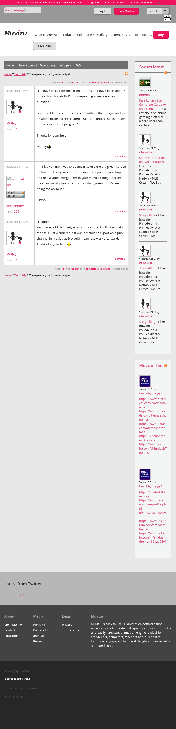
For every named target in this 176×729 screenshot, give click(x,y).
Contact (9, 630)
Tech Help (20, 74)
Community (119, 35)
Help (145, 35)
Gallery (102, 35)
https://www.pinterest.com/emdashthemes (152, 403)
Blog (135, 35)
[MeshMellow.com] (17, 679)
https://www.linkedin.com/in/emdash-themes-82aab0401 (153, 537)
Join (126, 11)
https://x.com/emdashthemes (152, 438)
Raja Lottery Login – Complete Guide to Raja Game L (153, 104)
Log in (102, 11)
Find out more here (141, 2)
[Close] (159, 2)
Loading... (16, 593)
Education (11, 636)
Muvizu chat (151, 365)
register (75, 82)
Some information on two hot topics (152, 160)
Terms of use (71, 630)
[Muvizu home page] (15, 31)
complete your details (98, 82)
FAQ (78, 65)
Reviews (39, 641)
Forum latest (151, 67)
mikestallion (146, 152)
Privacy (67, 624)
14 (15, 129)
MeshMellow (13, 624)
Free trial (45, 46)
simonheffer (15, 206)
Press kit (39, 624)
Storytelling (147, 215)
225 (16, 211)
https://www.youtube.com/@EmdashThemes (153, 448)
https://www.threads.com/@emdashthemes (152, 415)
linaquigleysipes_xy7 (150, 393)
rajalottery (144, 94)
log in (64, 82)
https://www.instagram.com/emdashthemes (152, 525)
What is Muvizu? (46, 35)
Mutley (11, 123)
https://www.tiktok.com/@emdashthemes (152, 428)
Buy (161, 35)
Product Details (72, 35)
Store (90, 35)
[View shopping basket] (167, 17)
